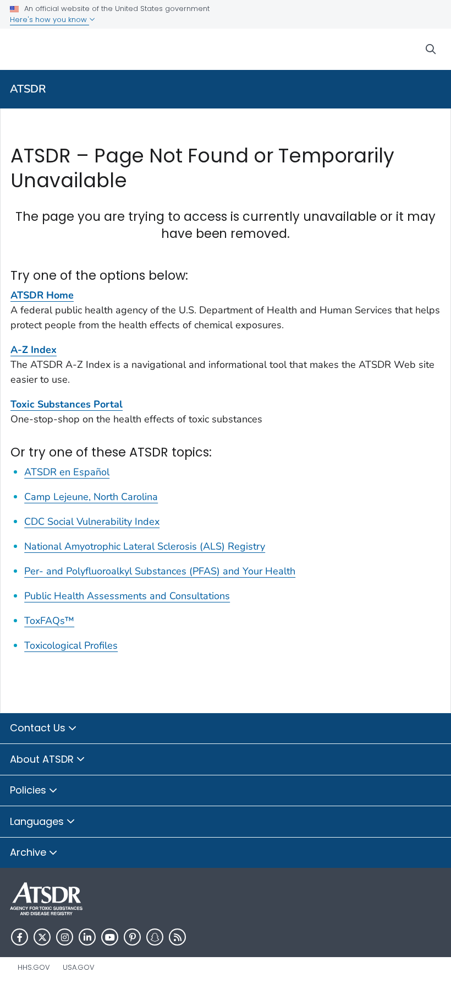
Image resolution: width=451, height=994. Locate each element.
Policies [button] (29, 790)
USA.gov (79, 967)
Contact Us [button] (39, 728)
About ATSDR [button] (43, 759)
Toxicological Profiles (71, 645)
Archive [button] (29, 852)
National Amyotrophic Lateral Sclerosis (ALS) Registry (144, 546)
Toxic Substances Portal (66, 404)
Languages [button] (38, 821)
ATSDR (28, 89)
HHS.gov (34, 967)
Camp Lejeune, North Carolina (91, 496)
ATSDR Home (42, 295)
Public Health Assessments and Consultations (127, 595)
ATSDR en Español (66, 472)
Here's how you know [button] (49, 19)
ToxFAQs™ (49, 620)
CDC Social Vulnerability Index (92, 521)
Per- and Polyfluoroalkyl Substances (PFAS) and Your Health (159, 571)
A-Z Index (33, 349)
